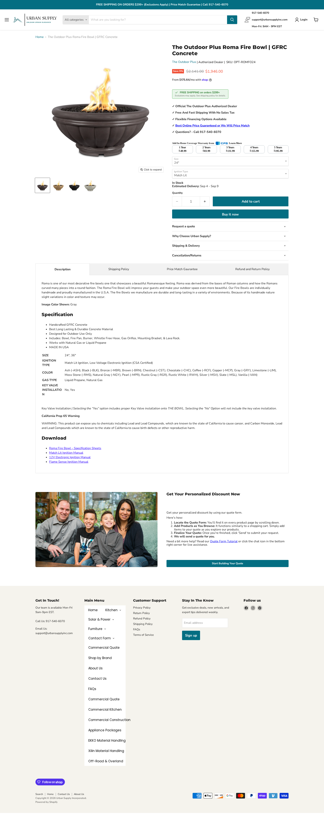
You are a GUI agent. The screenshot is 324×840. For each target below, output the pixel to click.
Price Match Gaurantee (182, 269)
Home (39, 37)
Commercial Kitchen (105, 709)
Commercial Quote (104, 699)
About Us (95, 668)
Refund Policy (142, 618)
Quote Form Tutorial (224, 541)
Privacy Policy (142, 607)
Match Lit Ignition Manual (66, 453)
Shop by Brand (100, 658)
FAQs (92, 689)
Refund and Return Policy (252, 269)
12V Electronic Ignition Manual (70, 457)
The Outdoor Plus (184, 62)
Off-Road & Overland (105, 761)
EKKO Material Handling (107, 740)
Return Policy (141, 613)
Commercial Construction (109, 720)
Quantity (177, 192)
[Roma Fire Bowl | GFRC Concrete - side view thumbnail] (74, 185)
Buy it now (230, 214)
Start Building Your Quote (227, 563)
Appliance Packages (104, 730)
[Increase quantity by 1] (205, 201)
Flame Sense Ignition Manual (68, 462)
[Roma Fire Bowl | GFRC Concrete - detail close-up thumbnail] (90, 185)
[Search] (232, 19)
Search (39, 794)
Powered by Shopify (46, 802)
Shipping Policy (118, 269)
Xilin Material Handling (106, 751)
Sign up (191, 635)
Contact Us (97, 678)
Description (62, 269)
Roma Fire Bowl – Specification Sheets (75, 448)
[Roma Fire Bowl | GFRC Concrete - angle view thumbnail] (58, 185)
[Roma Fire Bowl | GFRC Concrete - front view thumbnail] (42, 185)
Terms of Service (143, 635)
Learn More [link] (235, 143)
